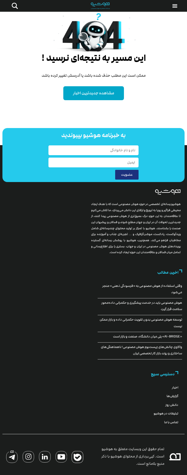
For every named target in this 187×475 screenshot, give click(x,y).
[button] (175, 6)
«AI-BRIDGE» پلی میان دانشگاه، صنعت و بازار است (147, 336)
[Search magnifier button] (14, 6)
